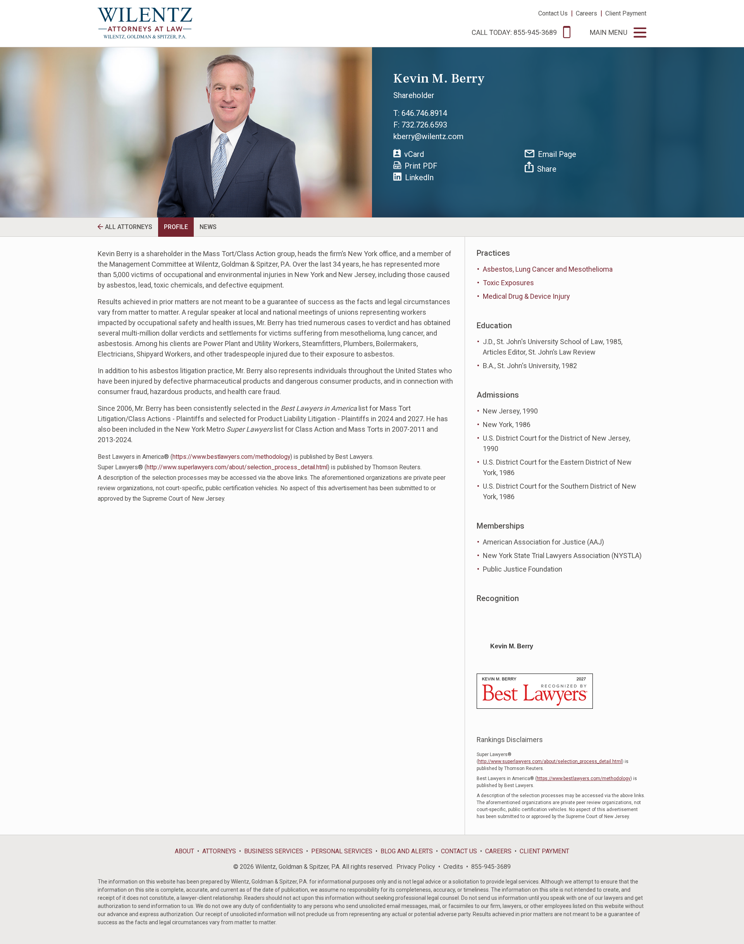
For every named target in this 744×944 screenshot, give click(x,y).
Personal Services (341, 851)
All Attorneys (128, 227)
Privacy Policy (415, 866)
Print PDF (421, 166)
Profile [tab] (176, 227)
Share (546, 169)
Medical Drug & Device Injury (526, 296)
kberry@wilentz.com (428, 136)
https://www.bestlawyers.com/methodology (231, 456)
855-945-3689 (491, 866)
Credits (453, 866)
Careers (586, 13)
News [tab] (208, 227)
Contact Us (553, 13)
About (184, 851)
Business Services (273, 851)
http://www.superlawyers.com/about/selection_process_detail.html (236, 467)
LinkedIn (419, 177)
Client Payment (625, 13)
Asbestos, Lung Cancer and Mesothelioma (548, 269)
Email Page (557, 154)
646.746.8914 (424, 113)
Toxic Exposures (508, 283)
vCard (414, 154)
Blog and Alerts (407, 851)
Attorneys (219, 851)
